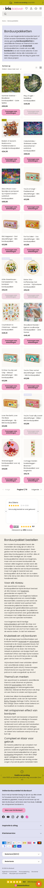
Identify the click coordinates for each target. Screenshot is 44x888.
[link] (8, 489)
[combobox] (22, 13)
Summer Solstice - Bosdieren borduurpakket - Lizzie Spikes (10, 99)
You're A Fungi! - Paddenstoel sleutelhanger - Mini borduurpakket (31, 192)
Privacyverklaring (24, 871)
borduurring (8, 754)
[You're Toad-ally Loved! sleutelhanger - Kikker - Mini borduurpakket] (33, 403)
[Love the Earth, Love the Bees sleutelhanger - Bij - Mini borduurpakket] (11, 403)
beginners (25, 591)
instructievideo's (10, 624)
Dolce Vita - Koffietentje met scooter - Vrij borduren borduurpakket (33, 283)
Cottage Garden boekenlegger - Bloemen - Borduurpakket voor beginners (31, 466)
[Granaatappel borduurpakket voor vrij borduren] (11, 448)
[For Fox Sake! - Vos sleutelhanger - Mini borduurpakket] (33, 223)
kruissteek (22, 641)
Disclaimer (35, 871)
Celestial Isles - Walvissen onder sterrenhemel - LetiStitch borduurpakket (30, 146)
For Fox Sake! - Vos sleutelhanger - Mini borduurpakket (31, 238)
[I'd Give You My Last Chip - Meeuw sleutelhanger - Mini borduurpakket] (11, 357)
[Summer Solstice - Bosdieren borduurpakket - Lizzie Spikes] (11, 83)
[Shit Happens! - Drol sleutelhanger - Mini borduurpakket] (11, 223)
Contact (4, 873)
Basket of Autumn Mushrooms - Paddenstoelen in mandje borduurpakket (11, 144)
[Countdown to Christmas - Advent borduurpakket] (11, 312)
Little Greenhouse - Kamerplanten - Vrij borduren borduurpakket (9, 283)
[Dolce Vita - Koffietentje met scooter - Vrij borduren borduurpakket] (33, 266)
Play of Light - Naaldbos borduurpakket (29, 98)
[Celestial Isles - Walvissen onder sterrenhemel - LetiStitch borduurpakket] (33, 128)
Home (4, 21)
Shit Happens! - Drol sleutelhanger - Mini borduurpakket (9, 238)
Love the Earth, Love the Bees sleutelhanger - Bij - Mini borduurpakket (9, 419)
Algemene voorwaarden (9, 871)
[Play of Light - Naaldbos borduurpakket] (33, 83)
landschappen (10, 687)
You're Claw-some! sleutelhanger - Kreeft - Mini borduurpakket (32, 372)
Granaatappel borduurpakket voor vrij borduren (11, 463)
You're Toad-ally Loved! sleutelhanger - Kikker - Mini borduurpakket (33, 418)
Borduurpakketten (13, 21)
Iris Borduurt (10, 868)
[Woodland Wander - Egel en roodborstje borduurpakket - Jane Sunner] (33, 312)
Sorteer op (6, 66)
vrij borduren (34, 641)
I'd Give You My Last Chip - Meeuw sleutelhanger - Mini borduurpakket (9, 374)
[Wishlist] (26, 8)
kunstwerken (17, 685)
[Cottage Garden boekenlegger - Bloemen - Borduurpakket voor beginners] (33, 448)
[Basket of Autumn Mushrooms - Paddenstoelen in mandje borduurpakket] (11, 128)
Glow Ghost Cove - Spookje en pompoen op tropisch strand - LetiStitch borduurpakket (10, 194)
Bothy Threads (10, 701)
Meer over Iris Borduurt (14, 810)
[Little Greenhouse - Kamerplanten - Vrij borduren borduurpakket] (11, 266)
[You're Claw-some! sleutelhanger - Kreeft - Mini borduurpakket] (33, 357)
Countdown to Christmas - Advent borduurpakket (9, 327)
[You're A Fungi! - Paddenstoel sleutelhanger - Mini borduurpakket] (33, 176)
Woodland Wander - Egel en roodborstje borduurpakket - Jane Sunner (32, 328)
